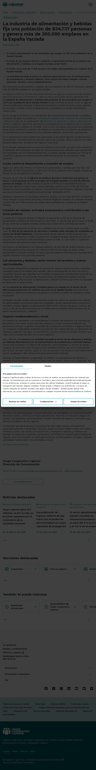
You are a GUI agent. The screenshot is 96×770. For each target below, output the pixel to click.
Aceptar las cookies (78, 402)
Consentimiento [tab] (16, 366)
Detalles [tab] (48, 366)
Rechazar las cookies (17, 402)
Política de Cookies (82, 391)
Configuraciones (47, 402)
